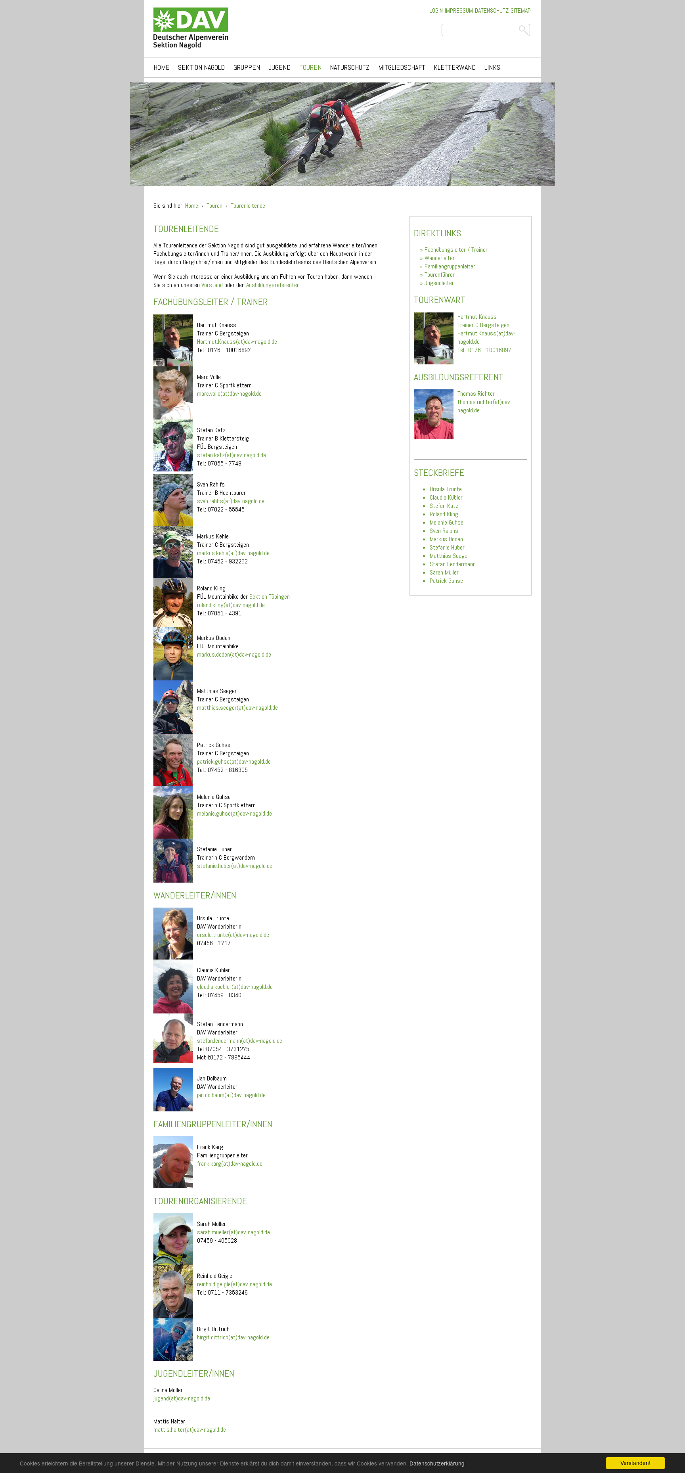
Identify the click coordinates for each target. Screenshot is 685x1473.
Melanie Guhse (446, 522)
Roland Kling (444, 514)
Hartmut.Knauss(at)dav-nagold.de (237, 341)
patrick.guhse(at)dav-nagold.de (234, 761)
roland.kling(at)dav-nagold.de (231, 605)
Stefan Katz (444, 506)
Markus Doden (446, 539)
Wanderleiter (440, 258)
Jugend (279, 67)
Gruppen (246, 67)
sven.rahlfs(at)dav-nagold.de (230, 501)
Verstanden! (635, 1463)
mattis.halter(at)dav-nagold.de (189, 1429)
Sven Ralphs (444, 531)
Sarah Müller (444, 572)
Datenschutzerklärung (437, 1463)
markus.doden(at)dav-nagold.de (234, 654)
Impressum (459, 10)
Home (161, 67)
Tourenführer (440, 274)
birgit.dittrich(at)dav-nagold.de (233, 1337)
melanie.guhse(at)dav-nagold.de (234, 813)
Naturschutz (349, 67)
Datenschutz (492, 10)
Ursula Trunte (446, 489)
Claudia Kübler (446, 497)
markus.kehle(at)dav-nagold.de (233, 553)
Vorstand (212, 285)
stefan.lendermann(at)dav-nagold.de (239, 1040)
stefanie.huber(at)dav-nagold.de (234, 866)
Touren (310, 67)
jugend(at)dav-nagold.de (181, 1398)
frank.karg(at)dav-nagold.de (229, 1163)
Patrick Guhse (446, 581)
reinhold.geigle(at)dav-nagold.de (234, 1284)
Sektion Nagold (201, 67)
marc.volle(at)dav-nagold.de (229, 393)
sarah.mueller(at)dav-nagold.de (233, 1232)
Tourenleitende (248, 205)
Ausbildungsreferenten (273, 285)
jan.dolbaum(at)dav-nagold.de (231, 1095)
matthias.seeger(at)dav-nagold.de (237, 707)
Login (436, 10)
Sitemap (521, 10)
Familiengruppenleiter (450, 266)
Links (492, 67)
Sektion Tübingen (269, 596)
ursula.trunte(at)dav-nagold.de (233, 935)
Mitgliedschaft (401, 67)
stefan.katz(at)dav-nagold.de (231, 455)
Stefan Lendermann (453, 564)
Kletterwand (455, 67)
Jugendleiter (439, 283)
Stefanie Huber (447, 547)
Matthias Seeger (449, 556)
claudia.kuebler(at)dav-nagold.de (235, 987)
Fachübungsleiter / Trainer (456, 249)
